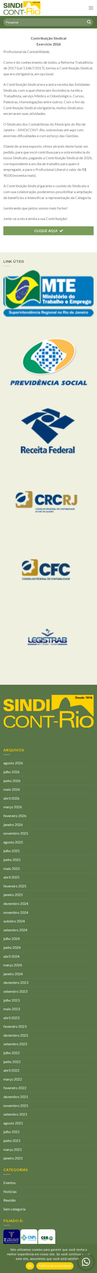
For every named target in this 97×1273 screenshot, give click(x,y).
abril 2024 (11, 956)
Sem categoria (14, 1209)
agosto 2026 (13, 763)
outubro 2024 (14, 921)
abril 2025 (11, 877)
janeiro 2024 (13, 974)
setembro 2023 (15, 991)
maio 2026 (11, 789)
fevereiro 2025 (14, 886)
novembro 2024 (15, 912)
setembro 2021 (15, 1114)
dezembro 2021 (15, 1096)
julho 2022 (11, 1053)
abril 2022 (11, 1070)
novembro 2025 (15, 833)
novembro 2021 (15, 1105)
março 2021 (12, 1149)
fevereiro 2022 (14, 1088)
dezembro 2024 (15, 903)
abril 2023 (11, 1017)
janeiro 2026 (13, 824)
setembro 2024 (15, 930)
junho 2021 (12, 1140)
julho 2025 (11, 851)
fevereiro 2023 (14, 1026)
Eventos (9, 1182)
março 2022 (12, 1079)
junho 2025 (12, 859)
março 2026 (12, 807)
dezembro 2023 (15, 982)
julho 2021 (11, 1131)
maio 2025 (11, 868)
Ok (30, 1266)
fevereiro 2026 (14, 815)
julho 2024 (11, 938)
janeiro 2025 (13, 894)
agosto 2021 (13, 1123)
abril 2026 (11, 798)
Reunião (9, 1200)
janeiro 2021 (13, 1158)
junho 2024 (12, 947)
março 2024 (12, 965)
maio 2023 (11, 1009)
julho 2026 (11, 772)
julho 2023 (11, 1000)
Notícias (10, 1191)
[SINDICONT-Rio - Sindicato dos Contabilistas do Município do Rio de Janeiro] (32, 8)
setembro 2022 (15, 1044)
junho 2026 (12, 780)
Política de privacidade (55, 1266)
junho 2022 (12, 1061)
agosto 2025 (13, 842)
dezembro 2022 (15, 1035)
